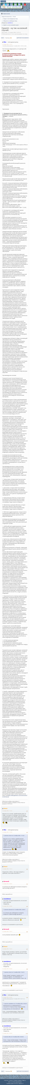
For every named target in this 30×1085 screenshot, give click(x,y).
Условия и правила (17, 1080)
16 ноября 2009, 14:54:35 (7, 968)
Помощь (11, 1080)
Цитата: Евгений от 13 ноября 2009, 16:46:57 (14, 909)
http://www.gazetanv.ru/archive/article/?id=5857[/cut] (14, 796)
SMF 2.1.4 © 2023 (11, 1081)
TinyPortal (6, 1080)
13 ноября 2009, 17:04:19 (7, 931)
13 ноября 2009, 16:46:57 (7, 883)
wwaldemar (10, 22)
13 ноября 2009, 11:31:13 (7, 868)
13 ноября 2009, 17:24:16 (7, 948)
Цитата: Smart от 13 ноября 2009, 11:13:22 (14, 835)
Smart (5, 808)
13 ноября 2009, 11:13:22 (7, 810)
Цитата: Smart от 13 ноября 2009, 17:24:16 (14, 972)
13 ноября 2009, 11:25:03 (7, 832)
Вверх (2, 1071)
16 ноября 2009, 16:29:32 (7, 997)
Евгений (6, 881)
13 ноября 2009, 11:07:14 (7, 44)
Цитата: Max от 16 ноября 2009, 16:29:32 (14, 1036)
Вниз (2, 37)
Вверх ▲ (24, 1080)
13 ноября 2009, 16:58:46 (7, 906)
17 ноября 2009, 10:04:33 (7, 1033)
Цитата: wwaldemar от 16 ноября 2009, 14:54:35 (15, 1003)
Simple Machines (18, 1081)
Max (5, 42)
